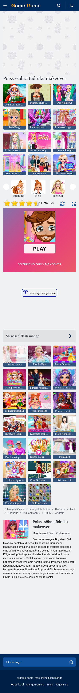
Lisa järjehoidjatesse (42, 293)
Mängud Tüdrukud (40, 509)
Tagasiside (62, 684)
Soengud (12, 513)
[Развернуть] (74, 204)
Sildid (50, 684)
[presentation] (6, 187)
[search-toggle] (58, 5)
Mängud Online (16, 509)
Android (59, 513)
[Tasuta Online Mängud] (26, 5)
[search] (71, 662)
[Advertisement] (38, 42)
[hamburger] (5, 6)
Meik (73, 509)
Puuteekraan (30, 513)
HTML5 (46, 513)
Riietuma (60, 509)
